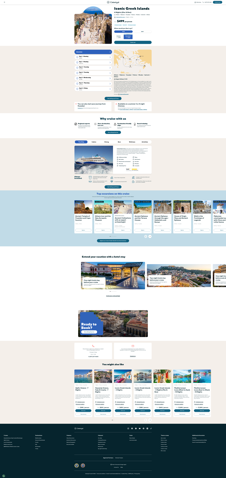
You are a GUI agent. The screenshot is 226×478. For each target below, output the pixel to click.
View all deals (132, 438)
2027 (142, 31)
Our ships (100, 438)
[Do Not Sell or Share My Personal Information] (3, 475)
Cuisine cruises (164, 448)
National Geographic (71, 442)
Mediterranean (38, 438)
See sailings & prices (113, 132)
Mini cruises (163, 450)
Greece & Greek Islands (40, 440)
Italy (36, 444)
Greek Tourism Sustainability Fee (199, 442)
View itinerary (83, 414)
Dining (106, 142)
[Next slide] (149, 236)
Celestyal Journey (101, 442)
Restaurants (100, 446)
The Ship (81, 142)
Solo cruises (163, 438)
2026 (123, 31)
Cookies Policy (124, 473)
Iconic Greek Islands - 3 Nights (126, 109)
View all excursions (70, 438)
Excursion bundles (70, 444)
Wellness (132, 142)
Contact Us (116, 467)
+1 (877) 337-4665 (207, 2)
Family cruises (164, 442)
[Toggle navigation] (4, 2)
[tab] (110, 236)
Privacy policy (137, 473)
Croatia (36, 442)
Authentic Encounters (71, 440)
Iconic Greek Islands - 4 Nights (140, 109)
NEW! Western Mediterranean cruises (11, 446)
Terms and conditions (101, 473)
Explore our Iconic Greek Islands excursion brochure (113, 240)
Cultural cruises (164, 446)
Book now (132, 42)
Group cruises (164, 444)
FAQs (121, 467)
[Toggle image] (90, 371)
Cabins (94, 142)
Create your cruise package (113, 295)
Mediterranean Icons (8, 444)
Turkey (36, 448)
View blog (194, 438)
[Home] (113, 2)
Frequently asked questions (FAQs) (199, 440)
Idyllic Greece (6, 440)
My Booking (198, 2)
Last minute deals (133, 440)
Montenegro (37, 446)
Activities (145, 142)
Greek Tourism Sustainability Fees (113, 473)
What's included (101, 444)
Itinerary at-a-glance (80, 404)
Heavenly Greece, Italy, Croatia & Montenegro (13, 438)
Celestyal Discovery (120, 17)
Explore (83, 230)
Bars (119, 142)
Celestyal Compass (119, 457)
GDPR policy (130, 473)
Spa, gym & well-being (102, 448)
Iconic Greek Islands (8, 442)
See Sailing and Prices (113, 98)
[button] (80, 402)
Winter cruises (164, 440)
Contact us (80, 108)
